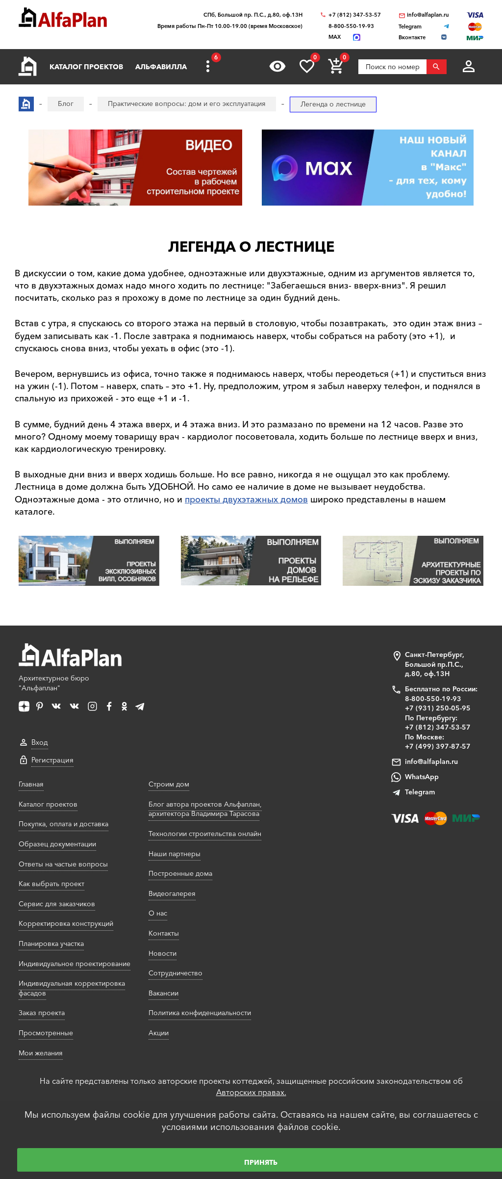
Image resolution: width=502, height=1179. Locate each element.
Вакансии (163, 993)
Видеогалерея (172, 893)
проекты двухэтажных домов (246, 499)
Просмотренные (46, 1032)
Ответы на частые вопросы (63, 864)
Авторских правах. (251, 1092)
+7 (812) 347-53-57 (354, 15)
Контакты (164, 933)
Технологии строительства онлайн (205, 833)
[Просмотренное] (277, 66)
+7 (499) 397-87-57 (438, 746)
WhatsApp (422, 776)
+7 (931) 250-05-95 (438, 708)
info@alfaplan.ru (428, 15)
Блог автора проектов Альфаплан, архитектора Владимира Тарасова (205, 809)
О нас (158, 913)
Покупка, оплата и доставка (63, 823)
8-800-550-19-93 (351, 26)
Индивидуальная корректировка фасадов (72, 988)
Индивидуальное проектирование (74, 963)
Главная (31, 784)
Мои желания (41, 1052)
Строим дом (169, 784)
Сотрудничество (175, 973)
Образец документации (57, 843)
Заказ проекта (42, 1012)
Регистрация (52, 760)
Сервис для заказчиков (57, 903)
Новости (162, 953)
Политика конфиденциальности (200, 1012)
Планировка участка (51, 943)
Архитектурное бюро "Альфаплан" (54, 683)
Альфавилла (161, 66)
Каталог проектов (86, 66)
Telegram (420, 791)
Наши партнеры (175, 853)
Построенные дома (180, 873)
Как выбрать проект (51, 883)
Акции (159, 1032)
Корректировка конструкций (66, 923)
